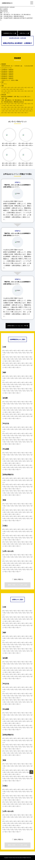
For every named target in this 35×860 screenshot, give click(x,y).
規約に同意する (18, 579)
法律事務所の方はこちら (9, 33)
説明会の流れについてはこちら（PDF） (17, 325)
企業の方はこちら (24, 33)
